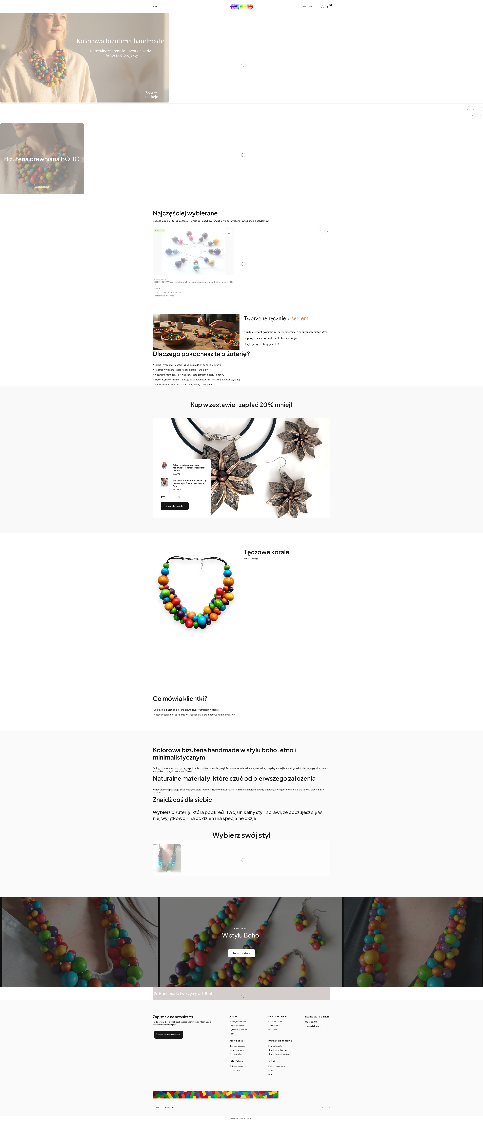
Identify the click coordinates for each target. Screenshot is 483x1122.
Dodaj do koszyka (175, 506)
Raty (232, 1034)
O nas (270, 1070)
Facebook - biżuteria (277, 1022)
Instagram (272, 1030)
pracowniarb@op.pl (313, 1026)
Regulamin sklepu (237, 1026)
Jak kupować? (236, 1070)
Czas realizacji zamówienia (279, 1054)
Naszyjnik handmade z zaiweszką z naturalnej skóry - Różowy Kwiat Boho (190, 483)
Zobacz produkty (241, 953)
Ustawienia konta (237, 1050)
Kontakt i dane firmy (276, 1066)
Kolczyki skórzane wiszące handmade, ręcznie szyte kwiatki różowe (189, 468)
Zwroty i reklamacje (238, 1022)
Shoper (169, 1108)
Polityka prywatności (239, 1066)
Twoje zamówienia (237, 1046)
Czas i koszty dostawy (277, 1050)
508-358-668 (311, 1022)
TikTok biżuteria (274, 1026)
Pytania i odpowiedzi (238, 1030)
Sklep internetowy (240, 1119)
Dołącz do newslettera (168, 1034)
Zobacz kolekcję (251, 558)
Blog (270, 1074)
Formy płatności (275, 1046)
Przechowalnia (236, 1054)
